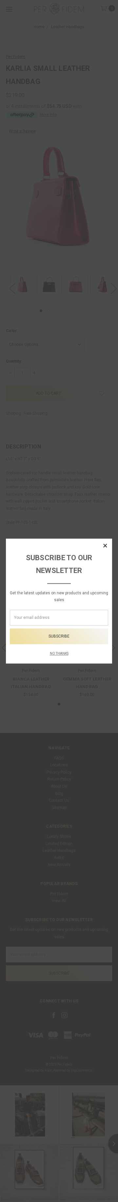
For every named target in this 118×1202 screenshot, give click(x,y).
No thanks (59, 653)
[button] (105, 545)
